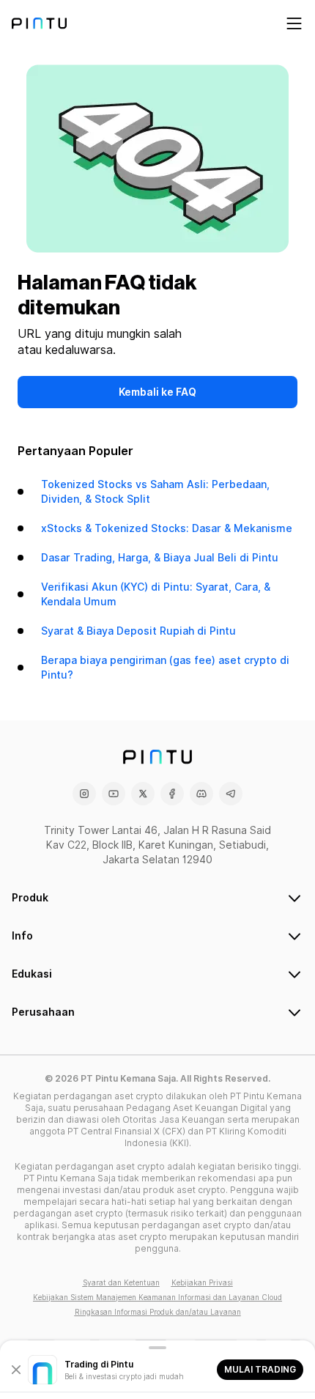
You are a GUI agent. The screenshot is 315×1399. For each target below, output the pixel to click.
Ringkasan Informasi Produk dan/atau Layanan (158, 1311)
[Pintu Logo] (39, 23)
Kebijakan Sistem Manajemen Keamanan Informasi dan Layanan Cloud (157, 1297)
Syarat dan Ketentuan (121, 1282)
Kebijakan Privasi (202, 1282)
